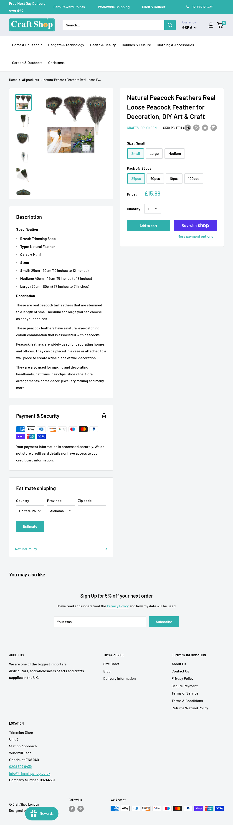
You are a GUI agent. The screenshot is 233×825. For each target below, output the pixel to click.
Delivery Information (119, 678)
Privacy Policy (117, 606)
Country (22, 500)
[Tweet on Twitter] (205, 127)
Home (13, 80)
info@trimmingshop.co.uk (29, 773)
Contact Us (180, 671)
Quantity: (134, 208)
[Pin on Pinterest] (196, 127)
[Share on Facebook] (188, 127)
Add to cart (148, 225)
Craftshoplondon (142, 128)
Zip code (85, 500)
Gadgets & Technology (66, 45)
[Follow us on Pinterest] (80, 809)
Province (54, 500)
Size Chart (111, 664)
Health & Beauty (103, 45)
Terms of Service (185, 693)
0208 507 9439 (20, 766)
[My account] (211, 25)
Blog (107, 671)
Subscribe (164, 621)
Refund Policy (26, 549)
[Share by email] (213, 127)
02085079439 (202, 7)
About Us (179, 664)
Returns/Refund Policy (190, 708)
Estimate (30, 526)
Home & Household (27, 45)
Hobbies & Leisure (136, 45)
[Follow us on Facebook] (72, 809)
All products (30, 80)
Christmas (56, 62)
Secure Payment (185, 686)
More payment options (195, 236)
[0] (220, 25)
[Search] (170, 25)
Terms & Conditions (187, 700)
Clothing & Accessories (175, 45)
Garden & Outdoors (27, 62)
